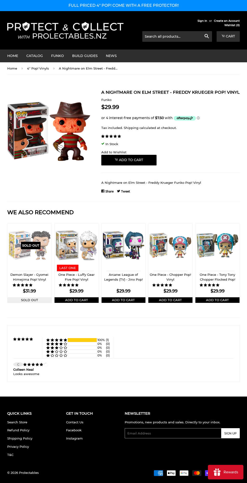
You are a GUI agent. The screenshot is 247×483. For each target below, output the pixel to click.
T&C (10, 455)
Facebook (74, 430)
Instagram (74, 438)
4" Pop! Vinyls (38, 68)
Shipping (131, 128)
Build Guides (85, 56)
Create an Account (227, 20)
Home (12, 56)
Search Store (17, 422)
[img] (33, 364)
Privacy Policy (18, 446)
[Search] (206, 37)
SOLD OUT (29, 300)
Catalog (34, 56)
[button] (111, 136)
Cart (230, 36)
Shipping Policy (19, 438)
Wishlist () (232, 25)
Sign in (202, 20)
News (111, 56)
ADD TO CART (76, 300)
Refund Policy (18, 430)
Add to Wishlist (113, 152)
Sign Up (230, 433)
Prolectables (29, 473)
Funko (57, 56)
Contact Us (74, 422)
